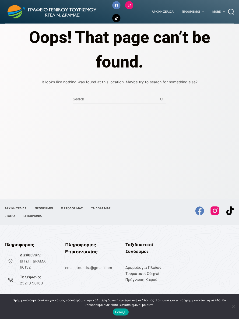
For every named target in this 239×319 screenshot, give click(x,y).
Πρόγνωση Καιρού (141, 279)
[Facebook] (116, 5)
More (216, 11)
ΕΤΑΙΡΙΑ (10, 216)
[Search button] (161, 99)
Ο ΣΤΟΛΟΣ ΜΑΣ (72, 208)
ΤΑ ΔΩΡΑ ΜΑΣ (101, 208)
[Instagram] (129, 5)
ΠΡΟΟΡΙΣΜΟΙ (191, 11)
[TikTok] (116, 18)
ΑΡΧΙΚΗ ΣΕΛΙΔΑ (163, 11)
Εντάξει (121, 312)
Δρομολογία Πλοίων (143, 267)
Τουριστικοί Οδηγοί (142, 273)
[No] (233, 306)
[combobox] (115, 99)
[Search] (231, 12)
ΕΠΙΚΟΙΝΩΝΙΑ (33, 216)
